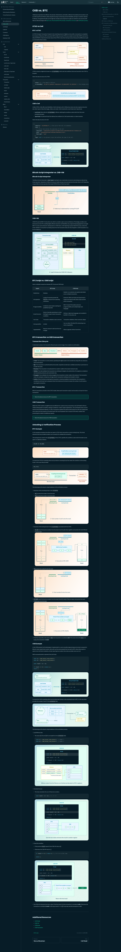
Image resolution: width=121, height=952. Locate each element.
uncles (5, 115)
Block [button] (4, 104)
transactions (6, 118)
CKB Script (37, 925)
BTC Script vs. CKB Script (107, 21)
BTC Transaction (106, 27)
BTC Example (106, 34)
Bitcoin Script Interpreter (108, 16)
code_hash (6, 65)
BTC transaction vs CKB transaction (109, 23)
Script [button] (4, 52)
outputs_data (7, 99)
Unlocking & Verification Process (109, 32)
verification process (83, 20)
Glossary (5, 127)
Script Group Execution (9, 77)
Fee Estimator (7, 101)
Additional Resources (106, 38)
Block (5, 106)
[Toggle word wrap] (84, 81)
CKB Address (6, 35)
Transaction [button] (5, 79)
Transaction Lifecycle (107, 25)
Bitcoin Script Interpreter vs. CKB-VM (110, 14)
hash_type (6, 68)
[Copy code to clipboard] (87, 81)
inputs (5, 90)
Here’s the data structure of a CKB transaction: (46, 417)
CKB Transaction (39, 927)
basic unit (48, 20)
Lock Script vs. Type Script (9, 63)
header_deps (7, 87)
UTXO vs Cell (104, 7)
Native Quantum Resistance (9, 12)
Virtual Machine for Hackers (9, 15)
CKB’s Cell (105, 12)
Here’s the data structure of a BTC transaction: (46, 397)
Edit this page (36, 932)
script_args (6, 74)
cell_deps (6, 85)
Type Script (6, 60)
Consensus (5, 32)
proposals (6, 121)
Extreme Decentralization (8, 9)
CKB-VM (5, 29)
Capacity (6, 49)
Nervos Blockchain (7, 21)
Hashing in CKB (6, 38)
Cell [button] (4, 44)
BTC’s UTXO (105, 9)
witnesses (6, 93)
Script (5, 54)
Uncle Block (6, 109)
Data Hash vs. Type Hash (9, 71)
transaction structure (71, 20)
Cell (5, 46)
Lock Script (6, 57)
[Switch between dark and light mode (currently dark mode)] (118, 2)
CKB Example (106, 36)
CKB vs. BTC (5, 24)
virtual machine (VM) (56, 20)
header (5, 112)
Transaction (6, 82)
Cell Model (5, 26)
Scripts (63, 20)
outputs (5, 96)
